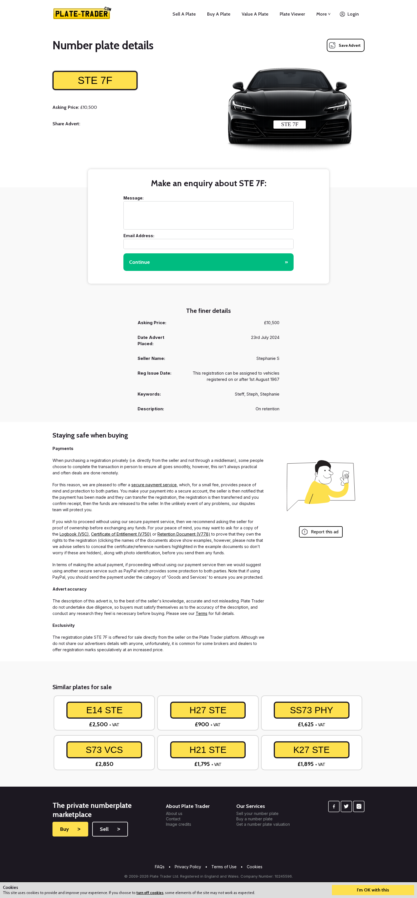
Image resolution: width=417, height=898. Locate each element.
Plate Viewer (292, 14)
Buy (70, 829)
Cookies (254, 866)
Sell (110, 829)
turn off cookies (149, 892)
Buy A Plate (218, 14)
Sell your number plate (257, 814)
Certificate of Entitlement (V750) (121, 534)
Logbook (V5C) (74, 534)
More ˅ (323, 14)
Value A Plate (255, 14)
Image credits (178, 824)
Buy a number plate (254, 819)
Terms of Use (224, 866)
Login (353, 14)
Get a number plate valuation (263, 824)
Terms (201, 613)
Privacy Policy (188, 866)
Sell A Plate (184, 14)
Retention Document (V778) (183, 534)
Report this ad (324, 531)
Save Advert (350, 45)
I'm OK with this (373, 890)
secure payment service (154, 484)
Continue (208, 262)
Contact (173, 819)
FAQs (160, 866)
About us (174, 814)
